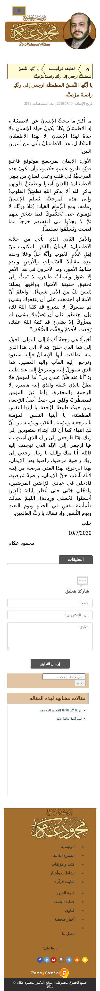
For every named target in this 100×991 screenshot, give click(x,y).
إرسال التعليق (50, 663)
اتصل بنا (68, 933)
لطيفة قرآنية (64, 881)
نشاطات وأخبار (62, 873)
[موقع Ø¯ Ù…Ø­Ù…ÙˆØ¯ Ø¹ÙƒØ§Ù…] (87, 69)
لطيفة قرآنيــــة (62, 68)
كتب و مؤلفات (63, 864)
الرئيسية (68, 846)
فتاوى (70, 910)
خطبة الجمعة (64, 901)
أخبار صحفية (65, 919)
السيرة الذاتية (64, 855)
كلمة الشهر (66, 893)
